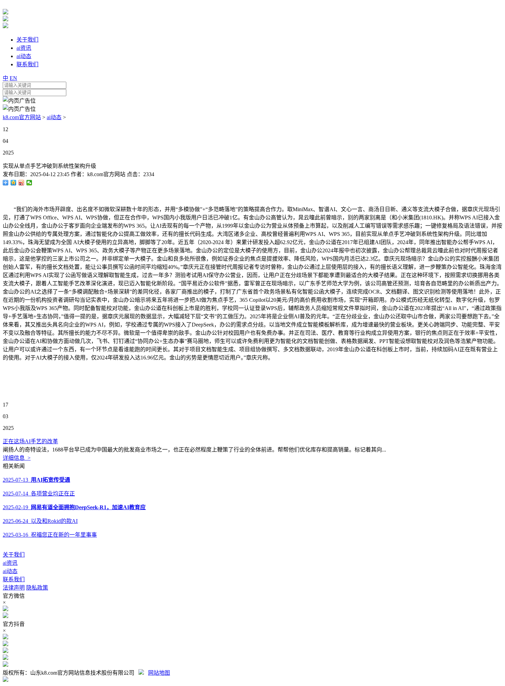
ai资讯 (10, 563)
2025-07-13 (36, 480)
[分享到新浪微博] (21, 182)
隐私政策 (37, 588)
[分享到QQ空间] (13, 182)
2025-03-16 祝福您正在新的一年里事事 (50, 535)
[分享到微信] (29, 182)
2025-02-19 (74, 507)
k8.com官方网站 (22, 117)
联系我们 (14, 579)
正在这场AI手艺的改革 (30, 441)
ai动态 (54, 117)
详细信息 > (17, 458)
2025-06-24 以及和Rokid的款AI (40, 521)
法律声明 (14, 588)
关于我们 (14, 555)
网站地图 (159, 673)
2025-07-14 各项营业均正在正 (39, 493)
